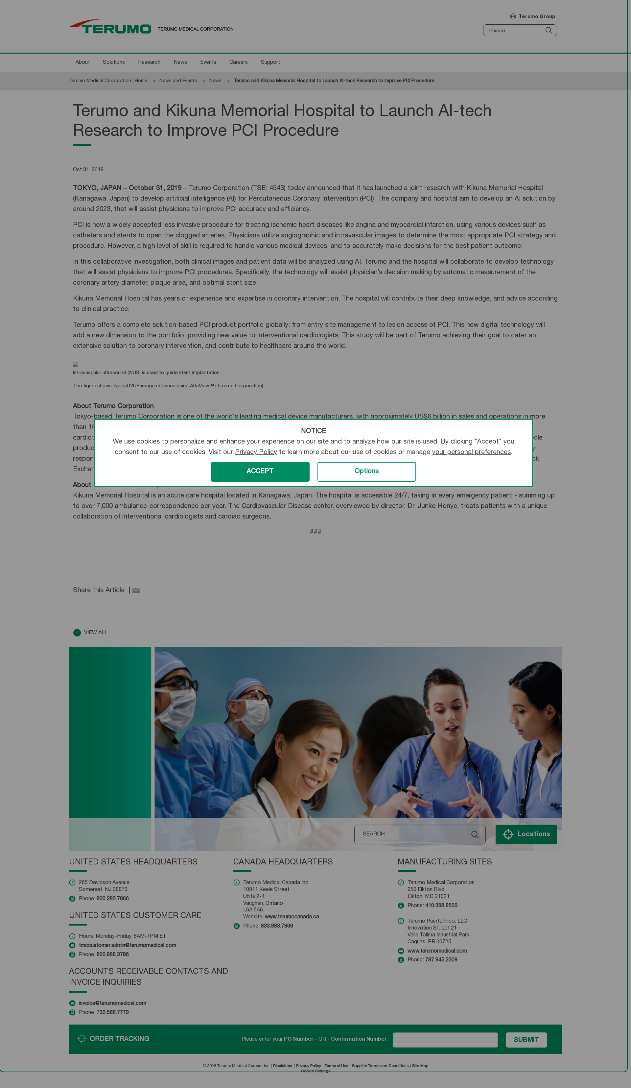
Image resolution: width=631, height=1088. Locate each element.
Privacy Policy (256, 452)
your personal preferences (471, 452)
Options (367, 472)
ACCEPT (260, 472)
